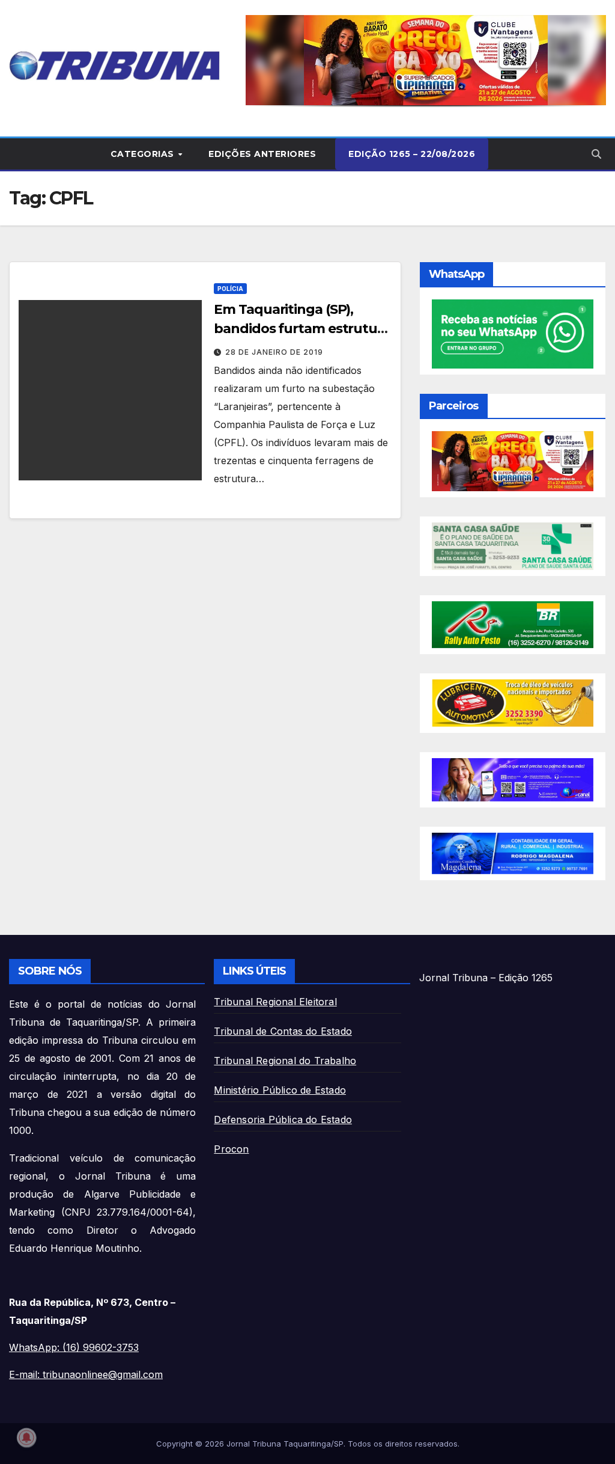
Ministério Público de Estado (280, 1090)
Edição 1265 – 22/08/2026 (411, 154)
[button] (426, 60)
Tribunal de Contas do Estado (283, 1031)
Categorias (144, 154)
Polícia (230, 288)
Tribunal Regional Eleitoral (275, 1002)
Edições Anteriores (262, 154)
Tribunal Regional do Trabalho (285, 1061)
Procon (231, 1149)
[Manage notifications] (26, 1437)
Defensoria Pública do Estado (283, 1119)
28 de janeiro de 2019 (274, 352)
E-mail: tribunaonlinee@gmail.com (86, 1374)
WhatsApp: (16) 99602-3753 (74, 1347)
